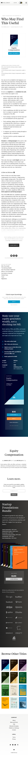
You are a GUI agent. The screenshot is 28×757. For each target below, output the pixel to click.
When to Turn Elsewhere (7, 271)
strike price (10, 98)
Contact (14, 730)
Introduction (17, 15)
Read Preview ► (14, 422)
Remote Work (5, 533)
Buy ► (14, 301)
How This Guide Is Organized (8, 269)
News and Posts (14, 722)
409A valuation (12, 100)
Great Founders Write (6, 538)
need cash (5, 138)
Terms (14, 737)
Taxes (2, 277)
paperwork (20, 118)
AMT (17, 100)
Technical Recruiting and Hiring (8, 534)
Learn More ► (14, 245)
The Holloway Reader (6, 268)
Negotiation (4, 278)
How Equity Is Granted (6, 273)
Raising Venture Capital (7, 531)
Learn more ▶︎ (14, 579)
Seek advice (18, 167)
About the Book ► (14, 304)
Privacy (14, 739)
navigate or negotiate (12, 112)
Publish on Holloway (14, 728)
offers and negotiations (15, 216)
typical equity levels (14, 205)
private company (18, 136)
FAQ (14, 724)
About (14, 720)
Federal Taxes (4, 275)
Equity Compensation (7, 15)
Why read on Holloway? (14, 425)
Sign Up (14, 494)
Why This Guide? (5, 266)
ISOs (15, 98)
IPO (10, 133)
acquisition (6, 133)
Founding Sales (5, 536)
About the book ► (14, 53)
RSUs (18, 98)
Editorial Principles (14, 726)
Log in (15, 2)
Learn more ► (14, 414)
